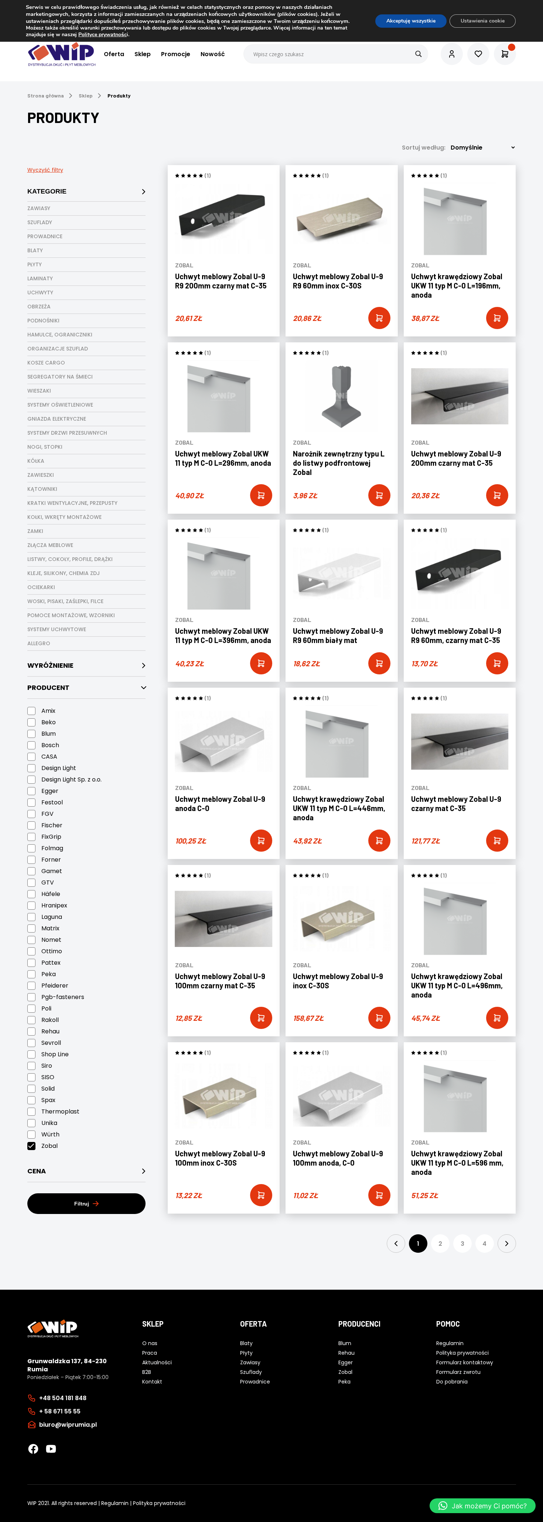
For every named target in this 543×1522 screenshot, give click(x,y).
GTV (47, 882)
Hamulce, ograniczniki (59, 334)
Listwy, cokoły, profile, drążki (70, 559)
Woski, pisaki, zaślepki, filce (65, 601)
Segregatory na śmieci (60, 376)
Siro (46, 1065)
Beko (48, 722)
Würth (50, 1134)
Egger (49, 791)
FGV (47, 814)
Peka (48, 974)
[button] (483, 1505)
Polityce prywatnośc (102, 34)
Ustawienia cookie (483, 20)
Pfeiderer (54, 985)
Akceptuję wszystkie (411, 20)
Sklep (142, 54)
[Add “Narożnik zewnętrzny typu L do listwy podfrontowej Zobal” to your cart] (379, 495)
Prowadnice (44, 236)
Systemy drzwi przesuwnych (67, 433)
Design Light (58, 768)
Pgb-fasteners (62, 997)
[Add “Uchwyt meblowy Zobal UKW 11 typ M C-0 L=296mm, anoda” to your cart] (261, 495)
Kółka (35, 461)
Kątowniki (42, 489)
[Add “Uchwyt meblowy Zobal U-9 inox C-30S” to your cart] (379, 1018)
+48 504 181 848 (62, 1398)
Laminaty (40, 278)
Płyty (34, 264)
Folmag (52, 848)
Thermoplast (60, 1111)
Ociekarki (41, 587)
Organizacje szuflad (57, 348)
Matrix (50, 928)
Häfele (50, 894)
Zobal (49, 1146)
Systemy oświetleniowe (60, 404)
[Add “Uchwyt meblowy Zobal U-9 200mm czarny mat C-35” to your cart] (497, 495)
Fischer (51, 825)
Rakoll (50, 1020)
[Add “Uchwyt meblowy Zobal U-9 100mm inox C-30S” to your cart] (261, 1195)
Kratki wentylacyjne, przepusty (72, 503)
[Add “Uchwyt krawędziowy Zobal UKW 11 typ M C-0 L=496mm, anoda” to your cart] (497, 1018)
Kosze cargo (46, 362)
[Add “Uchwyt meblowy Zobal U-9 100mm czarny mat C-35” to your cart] (261, 1018)
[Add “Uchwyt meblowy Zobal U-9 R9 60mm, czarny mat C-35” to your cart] (497, 663)
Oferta (114, 54)
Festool (52, 802)
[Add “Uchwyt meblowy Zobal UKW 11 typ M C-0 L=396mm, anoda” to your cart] (261, 663)
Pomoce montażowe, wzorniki (71, 615)
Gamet (51, 871)
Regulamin (115, 1503)
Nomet (51, 940)
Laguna (51, 917)
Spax (48, 1100)
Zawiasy (38, 208)
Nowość (213, 54)
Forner (51, 859)
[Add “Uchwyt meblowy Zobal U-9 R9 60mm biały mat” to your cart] (379, 663)
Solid (48, 1088)
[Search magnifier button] (418, 54)
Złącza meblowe (50, 545)
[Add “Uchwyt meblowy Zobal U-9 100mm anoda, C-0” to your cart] (379, 1195)
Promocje (175, 54)
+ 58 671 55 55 (60, 1411)
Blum (48, 733)
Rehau (50, 1031)
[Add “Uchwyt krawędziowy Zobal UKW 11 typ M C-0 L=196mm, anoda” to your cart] (497, 318)
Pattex (51, 962)
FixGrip (51, 836)
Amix (48, 711)
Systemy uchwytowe (56, 629)
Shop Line (55, 1054)
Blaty (35, 250)
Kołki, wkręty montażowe (64, 517)
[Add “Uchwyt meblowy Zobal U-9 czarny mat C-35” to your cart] (497, 841)
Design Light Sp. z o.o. (71, 779)
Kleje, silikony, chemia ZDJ (63, 573)
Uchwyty (40, 292)
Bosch (50, 745)
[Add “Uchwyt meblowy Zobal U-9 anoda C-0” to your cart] (261, 841)
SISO (47, 1077)
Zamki (35, 531)
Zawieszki (40, 475)
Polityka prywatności (159, 1503)
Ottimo (51, 951)
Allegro (38, 643)
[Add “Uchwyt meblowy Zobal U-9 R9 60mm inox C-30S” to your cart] (379, 318)
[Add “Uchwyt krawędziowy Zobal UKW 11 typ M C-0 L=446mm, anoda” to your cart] (379, 841)
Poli (46, 1008)
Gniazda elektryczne (56, 419)
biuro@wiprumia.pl (68, 1424)
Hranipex (54, 905)
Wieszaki (39, 390)
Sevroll (51, 1043)
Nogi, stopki (44, 447)
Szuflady (39, 222)
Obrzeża (39, 306)
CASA (49, 756)
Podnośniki (43, 320)
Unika (49, 1123)
